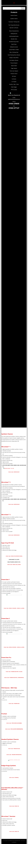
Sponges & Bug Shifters (14, 57)
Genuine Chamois (14, 15)
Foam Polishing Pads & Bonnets (14, 54)
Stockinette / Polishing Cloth (14, 21)
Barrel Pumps (14, 44)
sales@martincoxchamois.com (14, 99)
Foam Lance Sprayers (14, 70)
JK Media (14, 842)
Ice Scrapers (14, 81)
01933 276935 (14, 104)
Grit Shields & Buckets (14, 60)
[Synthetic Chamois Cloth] (14, 759)
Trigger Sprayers (14, 68)
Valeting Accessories (14, 46)
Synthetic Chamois (14, 18)
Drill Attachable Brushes (13, 36)
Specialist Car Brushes (14, 27)
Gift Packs (14, 76)
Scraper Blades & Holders (14, 49)
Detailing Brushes (14, 33)
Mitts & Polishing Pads (14, 52)
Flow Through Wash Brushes (14, 25)
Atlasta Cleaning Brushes (14, 30)
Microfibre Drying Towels (14, 41)
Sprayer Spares (14, 65)
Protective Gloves (14, 73)
